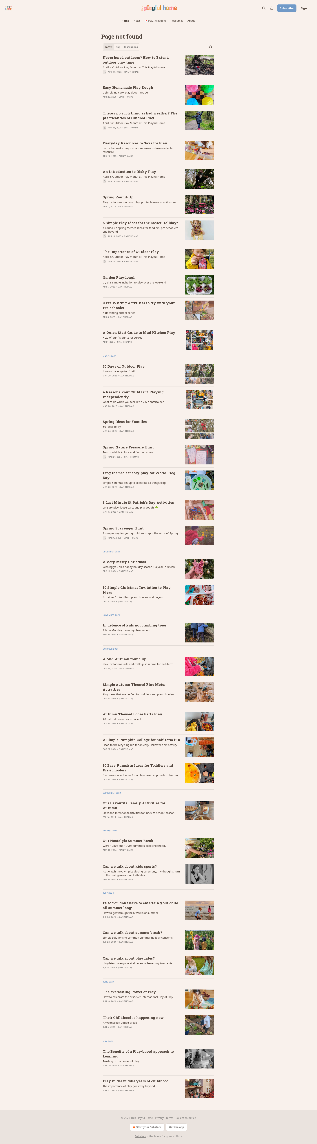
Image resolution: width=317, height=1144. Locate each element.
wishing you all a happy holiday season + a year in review (139, 567)
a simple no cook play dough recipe (125, 92)
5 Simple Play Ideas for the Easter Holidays (140, 222)
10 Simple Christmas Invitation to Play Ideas (137, 590)
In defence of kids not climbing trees (135, 625)
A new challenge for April (119, 371)
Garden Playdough (119, 277)
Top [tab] (118, 47)
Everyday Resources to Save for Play (135, 143)
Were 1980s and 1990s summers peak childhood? (134, 845)
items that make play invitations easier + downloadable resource (137, 150)
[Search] (263, 8)
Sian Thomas (131, 72)
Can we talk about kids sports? (130, 866)
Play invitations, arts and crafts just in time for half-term (138, 664)
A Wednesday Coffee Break (120, 1022)
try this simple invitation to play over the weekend (134, 282)
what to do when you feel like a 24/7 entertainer (133, 402)
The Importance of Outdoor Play (131, 251)
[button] (125, 20)
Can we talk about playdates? (129, 958)
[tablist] (121, 47)
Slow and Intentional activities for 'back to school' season (138, 813)
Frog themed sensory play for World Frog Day (139, 475)
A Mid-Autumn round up (124, 659)
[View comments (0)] (130, 77)
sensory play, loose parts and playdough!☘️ (130, 507)
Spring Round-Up (118, 197)
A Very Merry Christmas (124, 561)
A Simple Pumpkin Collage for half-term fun (141, 739)
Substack (140, 1136)
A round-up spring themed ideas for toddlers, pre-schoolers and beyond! (140, 229)
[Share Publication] (272, 8)
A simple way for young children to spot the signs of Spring (140, 533)
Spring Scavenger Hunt (123, 528)
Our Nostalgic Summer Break (128, 840)
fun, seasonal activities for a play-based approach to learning (141, 775)
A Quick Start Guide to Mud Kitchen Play (139, 332)
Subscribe (287, 8)
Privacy (159, 1118)
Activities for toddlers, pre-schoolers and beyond (133, 597)
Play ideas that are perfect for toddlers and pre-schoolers (138, 694)
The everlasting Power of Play (129, 991)
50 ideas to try (112, 426)
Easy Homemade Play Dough (128, 87)
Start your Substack (148, 1127)
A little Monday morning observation (126, 630)
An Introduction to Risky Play (129, 171)
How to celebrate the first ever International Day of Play (138, 997)
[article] (158, 67)
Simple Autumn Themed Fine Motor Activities (134, 687)
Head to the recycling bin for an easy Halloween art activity (140, 745)
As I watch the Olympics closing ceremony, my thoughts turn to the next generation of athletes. (141, 873)
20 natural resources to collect (122, 719)
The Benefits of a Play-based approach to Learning (138, 1053)
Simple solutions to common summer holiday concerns (138, 937)
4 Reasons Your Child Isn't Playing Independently (133, 394)
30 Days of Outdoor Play (124, 366)
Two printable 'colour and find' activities (128, 452)
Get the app (176, 1127)
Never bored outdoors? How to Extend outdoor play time (136, 59)
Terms (169, 1118)
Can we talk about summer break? (132, 932)
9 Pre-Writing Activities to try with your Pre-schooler (139, 305)
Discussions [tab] (131, 47)
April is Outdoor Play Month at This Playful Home (134, 67)
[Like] (105, 211)
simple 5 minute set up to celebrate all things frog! (134, 482)
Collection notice (186, 1118)
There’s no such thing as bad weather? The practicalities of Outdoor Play (140, 115)
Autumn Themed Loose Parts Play (132, 714)
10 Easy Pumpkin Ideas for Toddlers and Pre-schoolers (138, 767)
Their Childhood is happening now (133, 1017)
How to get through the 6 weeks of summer (130, 913)
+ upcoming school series (119, 313)
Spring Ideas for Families (125, 421)
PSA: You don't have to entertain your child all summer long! (140, 905)
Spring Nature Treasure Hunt (128, 447)
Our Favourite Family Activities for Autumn (134, 805)
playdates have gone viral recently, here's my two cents (137, 963)
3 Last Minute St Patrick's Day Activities (138, 502)
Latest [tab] (108, 47)
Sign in (305, 8)
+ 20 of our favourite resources (122, 337)
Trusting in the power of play (121, 1061)
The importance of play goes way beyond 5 (130, 1086)
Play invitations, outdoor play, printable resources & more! (139, 202)
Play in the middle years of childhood (136, 1081)
